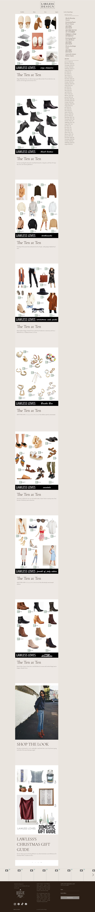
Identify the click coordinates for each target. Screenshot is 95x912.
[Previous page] (32, 862)
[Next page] (41, 862)
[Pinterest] (18, 904)
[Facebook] (26, 904)
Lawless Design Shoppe (68, 12)
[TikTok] (22, 904)
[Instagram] (15, 904)
